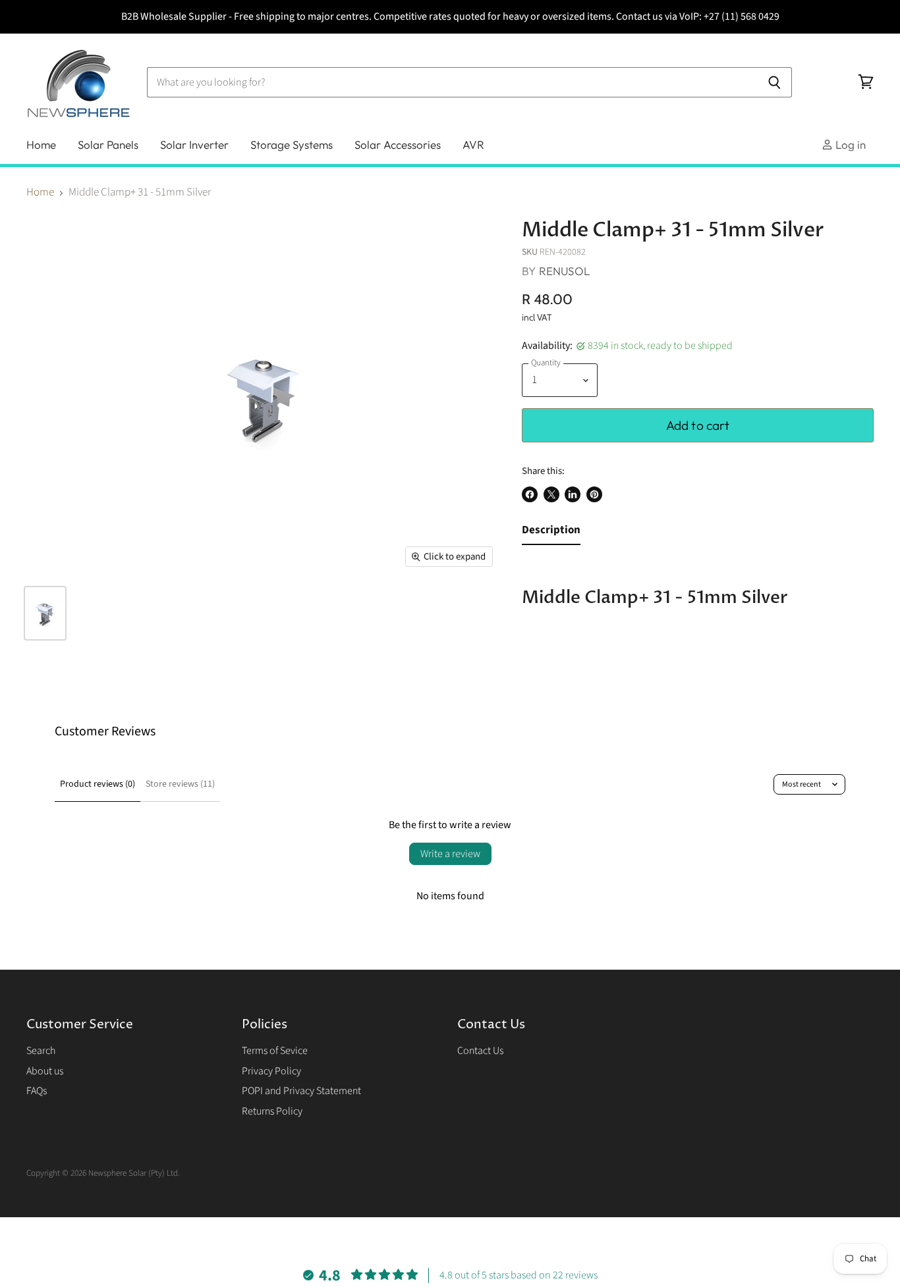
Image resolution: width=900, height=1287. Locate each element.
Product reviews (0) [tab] (97, 784)
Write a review (450, 854)
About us (44, 1071)
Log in (849, 144)
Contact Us (480, 1050)
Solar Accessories (397, 144)
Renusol (564, 271)
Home (41, 144)
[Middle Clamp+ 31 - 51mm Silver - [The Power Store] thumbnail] (45, 613)
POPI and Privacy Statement (301, 1091)
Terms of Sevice (275, 1050)
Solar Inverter (194, 144)
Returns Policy (272, 1111)
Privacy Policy (271, 1071)
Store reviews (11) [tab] (180, 784)
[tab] (551, 533)
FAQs (36, 1091)
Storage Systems (291, 144)
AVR (473, 144)
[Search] (774, 82)
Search (40, 1050)
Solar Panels (108, 144)
